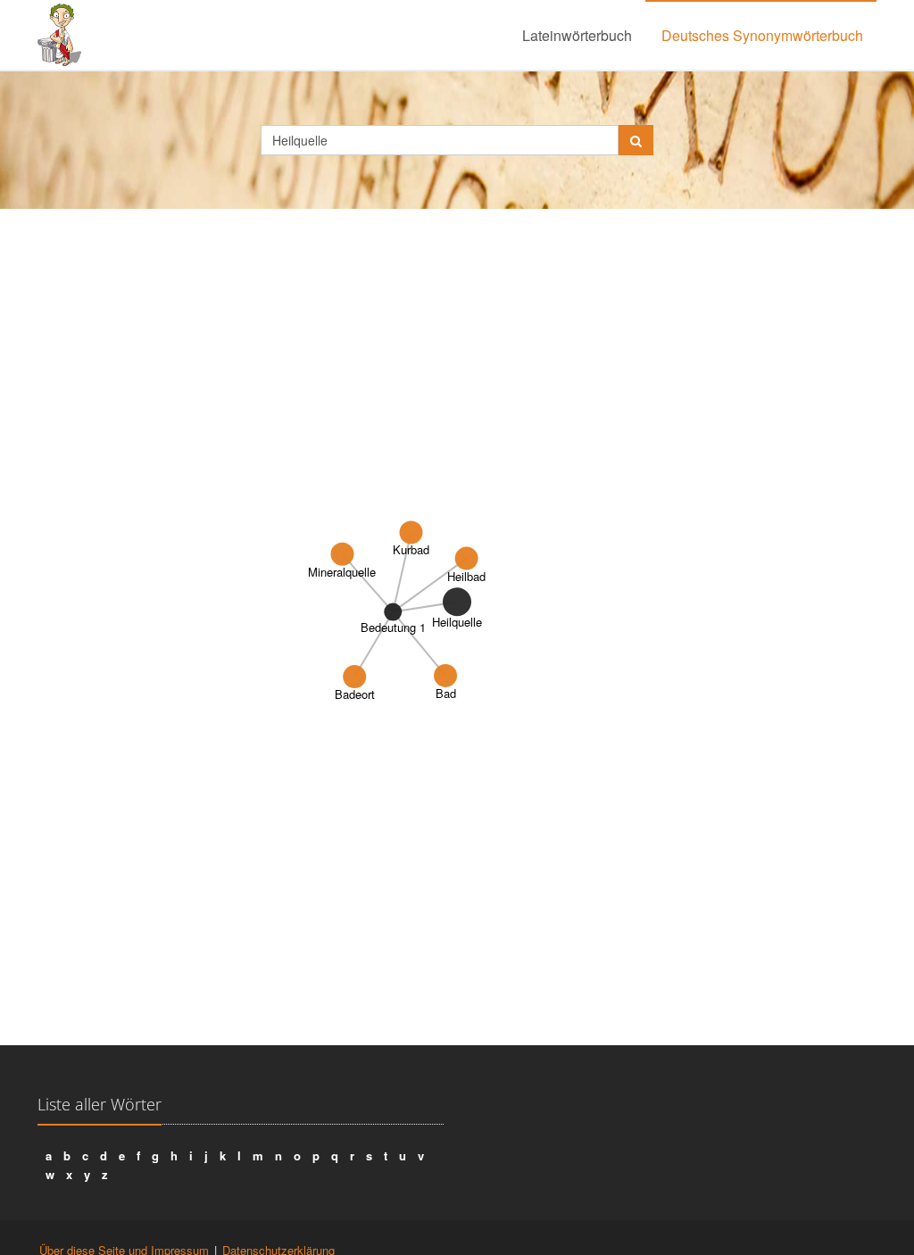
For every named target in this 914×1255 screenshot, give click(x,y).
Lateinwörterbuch (577, 35)
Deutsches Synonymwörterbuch (762, 35)
